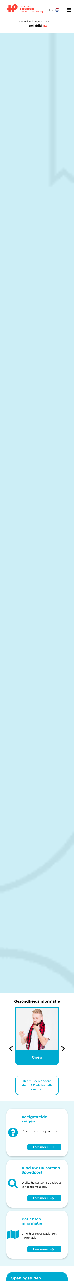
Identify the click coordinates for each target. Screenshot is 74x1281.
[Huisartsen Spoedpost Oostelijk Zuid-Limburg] (25, 9)
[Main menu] (69, 10)
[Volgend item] (63, 1049)
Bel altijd (38, 25)
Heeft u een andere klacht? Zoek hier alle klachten (37, 1085)
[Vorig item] (11, 1049)
